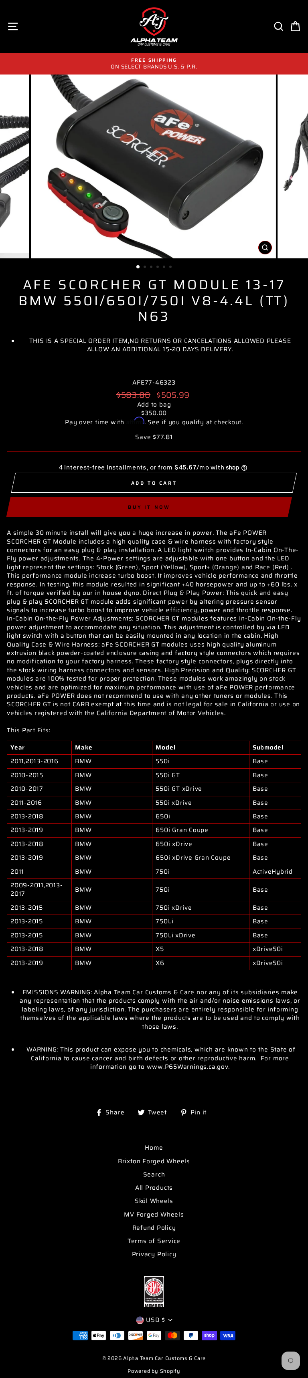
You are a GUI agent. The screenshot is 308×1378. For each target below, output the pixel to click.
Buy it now (149, 507)
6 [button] (171, 268)
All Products (154, 1188)
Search (154, 1174)
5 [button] (165, 268)
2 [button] (146, 268)
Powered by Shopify (154, 1371)
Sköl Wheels (154, 1201)
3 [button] (152, 268)
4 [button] (158, 268)
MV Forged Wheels (154, 1214)
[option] (154, 64)
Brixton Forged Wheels (154, 1161)
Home (154, 1147)
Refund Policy (154, 1228)
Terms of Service (154, 1241)
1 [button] (138, 267)
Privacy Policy (154, 1254)
